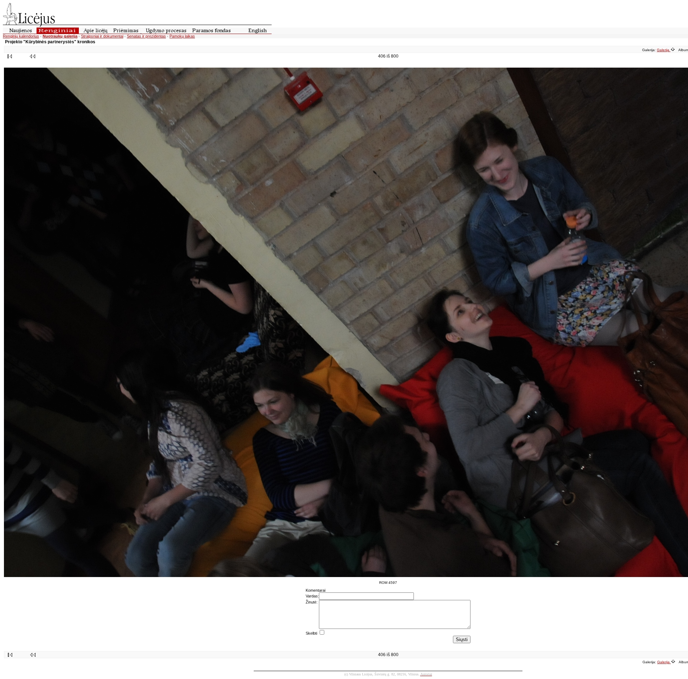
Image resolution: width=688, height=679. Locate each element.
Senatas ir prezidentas (146, 36)
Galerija (663, 50)
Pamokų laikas (182, 36)
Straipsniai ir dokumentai (102, 36)
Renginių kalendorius (21, 36)
